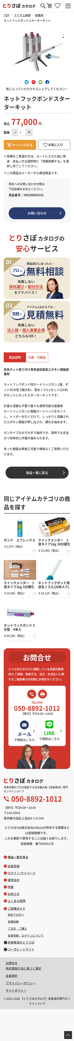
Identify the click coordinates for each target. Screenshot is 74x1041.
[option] (37, 51)
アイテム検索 (22, 15)
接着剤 (39, 15)
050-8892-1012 (37, 706)
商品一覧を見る (18, 857)
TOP (6, 15)
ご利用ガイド (16, 909)
